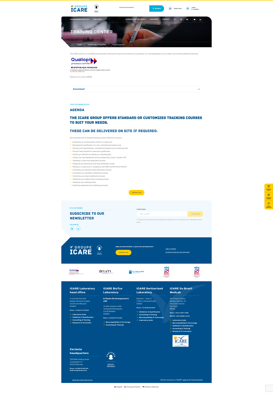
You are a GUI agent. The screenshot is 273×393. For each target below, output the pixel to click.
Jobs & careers (171, 249)
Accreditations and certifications (178, 252)
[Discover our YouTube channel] (194, 19)
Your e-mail (141, 209)
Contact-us (136, 192)
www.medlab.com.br (183, 316)
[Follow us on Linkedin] (200, 19)
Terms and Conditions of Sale (82, 380)
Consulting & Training (97, 44)
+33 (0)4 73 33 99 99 (82, 310)
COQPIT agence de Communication (189, 380)
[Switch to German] (187, 19)
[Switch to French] (181, 19)
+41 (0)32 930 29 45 (148, 307)
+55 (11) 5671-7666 (181, 313)
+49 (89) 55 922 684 (81, 368)
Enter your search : (126, 7)
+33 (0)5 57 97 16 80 (115, 318)
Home (79, 44)
